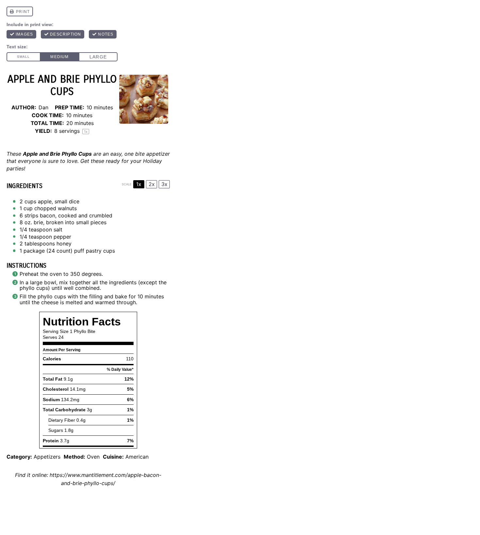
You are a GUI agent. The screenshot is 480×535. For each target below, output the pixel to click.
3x (164, 184)
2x (152, 184)
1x (138, 184)
